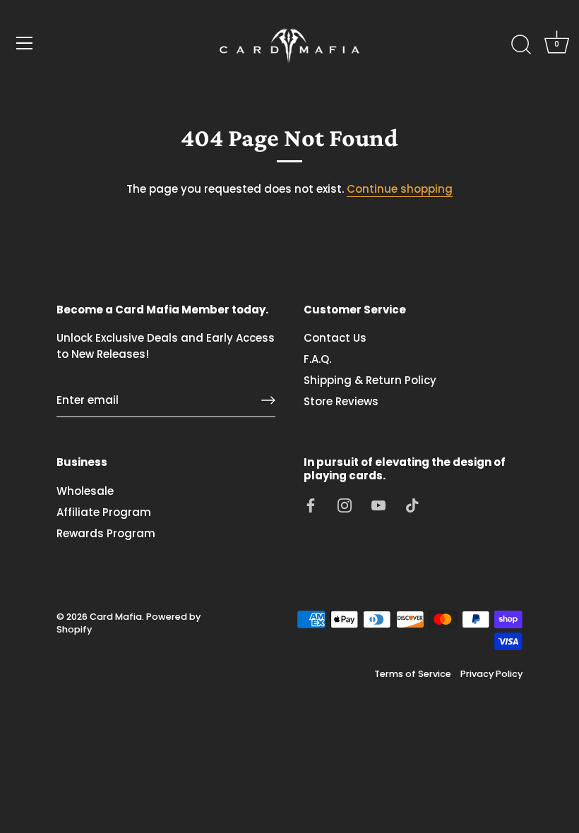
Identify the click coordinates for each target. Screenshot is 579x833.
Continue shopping (400, 188)
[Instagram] (345, 504)
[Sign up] (268, 400)
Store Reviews (341, 401)
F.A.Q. (317, 359)
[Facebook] (311, 504)
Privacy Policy (491, 674)
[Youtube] (378, 504)
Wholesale (85, 491)
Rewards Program (105, 533)
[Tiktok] (412, 504)
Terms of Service (412, 674)
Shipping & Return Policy (370, 380)
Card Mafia (116, 617)
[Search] (521, 45)
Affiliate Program (103, 512)
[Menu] (24, 43)
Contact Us (335, 337)
